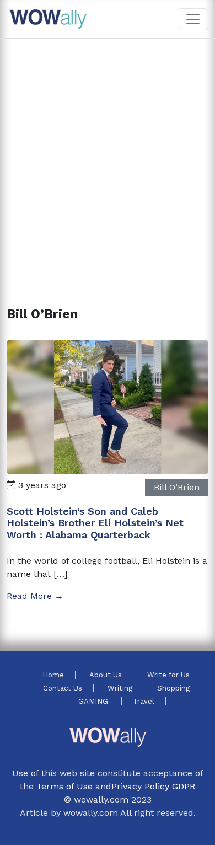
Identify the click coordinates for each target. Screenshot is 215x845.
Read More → (35, 596)
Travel (143, 701)
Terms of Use (64, 786)
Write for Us (168, 675)
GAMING (94, 701)
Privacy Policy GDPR (153, 786)
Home (53, 675)
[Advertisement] (107, 159)
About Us (105, 675)
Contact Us (62, 688)
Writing (121, 688)
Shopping (173, 688)
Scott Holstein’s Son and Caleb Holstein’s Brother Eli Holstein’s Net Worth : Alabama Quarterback (95, 523)
